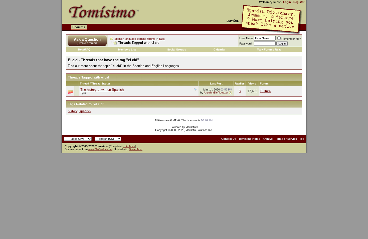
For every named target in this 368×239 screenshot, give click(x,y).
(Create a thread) (87, 43)
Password (245, 43)
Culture (265, 91)
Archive (268, 138)
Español (233, 21)
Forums (78, 27)
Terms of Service (286, 138)
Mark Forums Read (269, 49)
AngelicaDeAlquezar (216, 92)
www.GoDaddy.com (100, 149)
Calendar (219, 49)
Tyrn (83, 93)
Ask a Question (87, 39)
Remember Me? (291, 38)
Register (298, 2)
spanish (85, 111)
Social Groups (176, 49)
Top (301, 138)
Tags (162, 38)
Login (287, 2)
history (72, 111)
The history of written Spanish (102, 90)
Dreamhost (135, 149)
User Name (246, 38)
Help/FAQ (84, 49)
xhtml (126, 146)
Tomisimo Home (249, 138)
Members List (127, 49)
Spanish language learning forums (134, 38)
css (132, 146)
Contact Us (228, 138)
